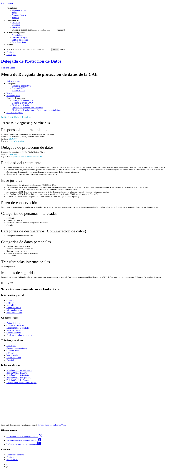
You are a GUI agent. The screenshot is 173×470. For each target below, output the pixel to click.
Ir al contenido (7, 3)
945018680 (13, 154)
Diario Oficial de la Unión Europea (21, 382)
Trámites (15, 17)
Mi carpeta (11, 54)
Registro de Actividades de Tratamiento (16, 117)
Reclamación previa (14, 112)
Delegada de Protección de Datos (31, 61)
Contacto (16, 22)
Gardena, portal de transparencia (20, 335)
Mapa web (16, 27)
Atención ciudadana (15, 330)
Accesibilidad (18, 35)
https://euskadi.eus (18, 141)
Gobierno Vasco (19, 15)
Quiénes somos (12, 81)
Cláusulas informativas (21, 86)
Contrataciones (12, 350)
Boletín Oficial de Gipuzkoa (18, 378)
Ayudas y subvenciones (16, 348)
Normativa (11, 93)
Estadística (11, 360)
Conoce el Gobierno (15, 325)
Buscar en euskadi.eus (21, 30)
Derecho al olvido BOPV (23, 103)
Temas (14, 13)
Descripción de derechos (22, 100)
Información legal (19, 37)
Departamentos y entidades (17, 328)
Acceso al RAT (18, 91)
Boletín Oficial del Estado (17, 380)
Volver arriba (12, 459)
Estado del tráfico (13, 357)
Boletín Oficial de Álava (16, 373)
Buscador (16, 25)
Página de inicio (19, 10)
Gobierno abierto (13, 333)
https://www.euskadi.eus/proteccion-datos (26, 156)
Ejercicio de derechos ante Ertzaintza (27, 108)
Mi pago (10, 353)
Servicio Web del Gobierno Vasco (51, 425)
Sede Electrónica (19, 42)
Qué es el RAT (18, 88)
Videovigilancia (13, 95)
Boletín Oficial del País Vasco (19, 370)
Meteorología (12, 355)
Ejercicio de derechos (21, 105)
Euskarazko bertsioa (15, 455)
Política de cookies (20, 40)
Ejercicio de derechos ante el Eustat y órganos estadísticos (36, 110)
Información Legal (14, 310)
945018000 (13, 139)
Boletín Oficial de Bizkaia (17, 375)
